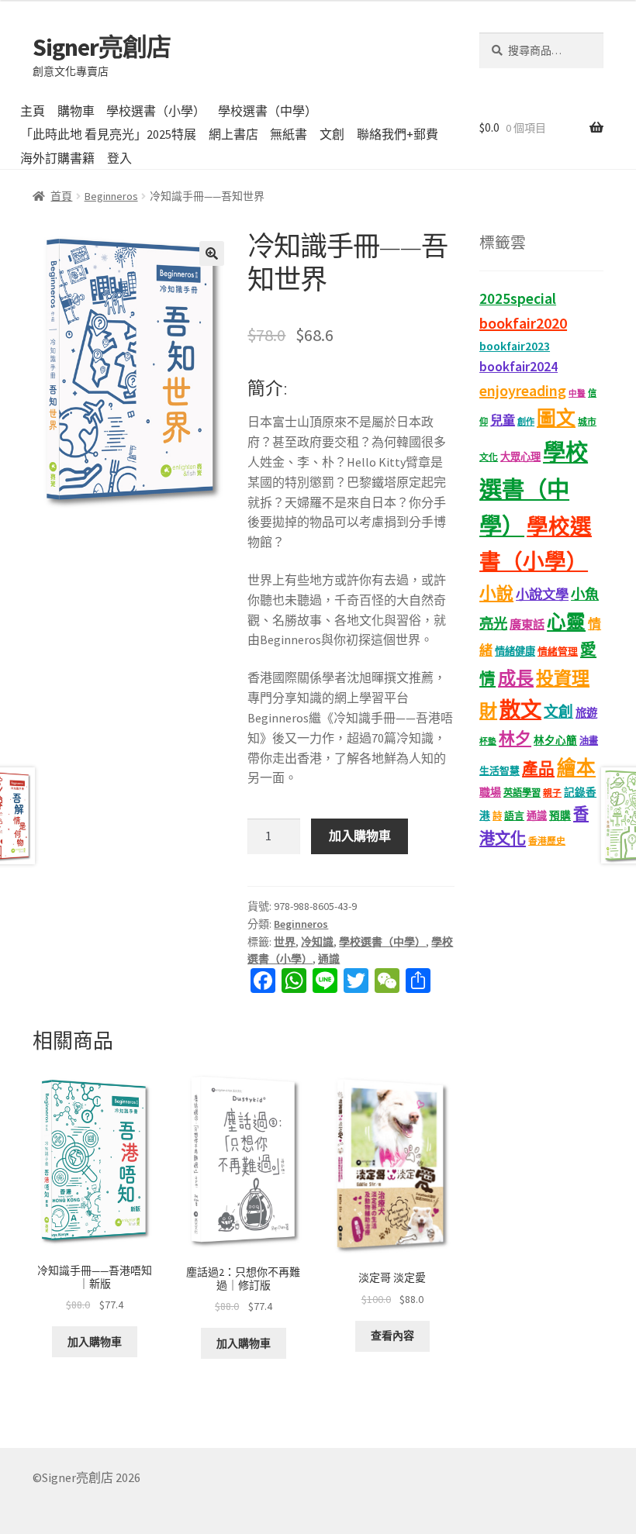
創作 (525, 421)
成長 (516, 678)
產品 (538, 769)
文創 (332, 134)
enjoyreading (522, 390)
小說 (496, 593)
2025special (517, 298)
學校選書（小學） (156, 111)
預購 (560, 815)
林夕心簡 (555, 740)
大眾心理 (520, 457)
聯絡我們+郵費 (397, 134)
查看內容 (392, 1336)
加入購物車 (360, 835)
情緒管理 (557, 651)
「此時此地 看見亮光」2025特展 (108, 134)
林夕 (515, 739)
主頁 (32, 111)
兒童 (502, 420)
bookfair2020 (523, 323)
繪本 (576, 768)
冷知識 (317, 942)
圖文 (556, 418)
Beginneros (111, 196)
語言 (514, 815)
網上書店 (233, 134)
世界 (285, 942)
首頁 (61, 196)
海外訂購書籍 (57, 158)
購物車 (76, 111)
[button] (211, 253)
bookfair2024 (518, 366)
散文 (520, 709)
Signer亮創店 (102, 47)
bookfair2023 (514, 345)
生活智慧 (499, 770)
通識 (329, 959)
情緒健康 (515, 651)
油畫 (588, 740)
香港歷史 (546, 840)
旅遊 (586, 713)
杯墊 (487, 741)
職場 (490, 792)
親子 (552, 792)
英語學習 (522, 792)
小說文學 (542, 594)
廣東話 (527, 624)
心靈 (566, 622)
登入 (119, 158)
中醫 (577, 393)
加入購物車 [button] (94, 1342)
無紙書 (288, 134)
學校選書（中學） (267, 111)
